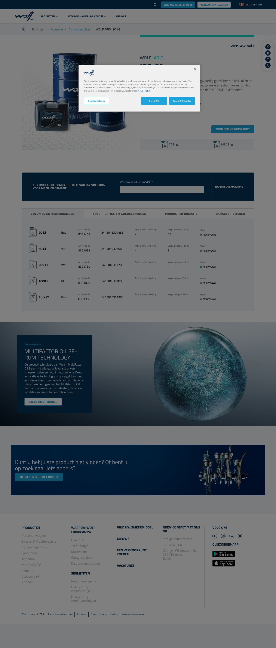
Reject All (154, 100)
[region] (139, 88)
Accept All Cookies (182, 100)
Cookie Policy (144, 90)
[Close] (195, 69)
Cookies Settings (96, 100)
